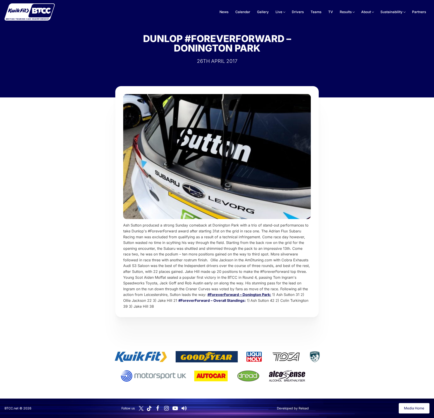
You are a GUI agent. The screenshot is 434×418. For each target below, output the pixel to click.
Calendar (242, 12)
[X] (141, 408)
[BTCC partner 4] (286, 356)
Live (279, 12)
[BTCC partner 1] (140, 356)
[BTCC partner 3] (254, 356)
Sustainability (391, 12)
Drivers (298, 12)
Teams (316, 12)
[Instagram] (166, 408)
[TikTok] (149, 408)
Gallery (263, 12)
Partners (419, 12)
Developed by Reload (293, 408)
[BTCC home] (30, 12)
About (366, 12)
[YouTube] (175, 408)
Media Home (414, 408)
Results (346, 12)
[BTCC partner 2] (207, 356)
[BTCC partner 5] (315, 356)
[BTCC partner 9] (287, 376)
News (224, 12)
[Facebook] (157, 408)
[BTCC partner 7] (211, 376)
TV (330, 12)
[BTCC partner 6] (153, 376)
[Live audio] (184, 408)
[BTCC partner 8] (248, 376)
